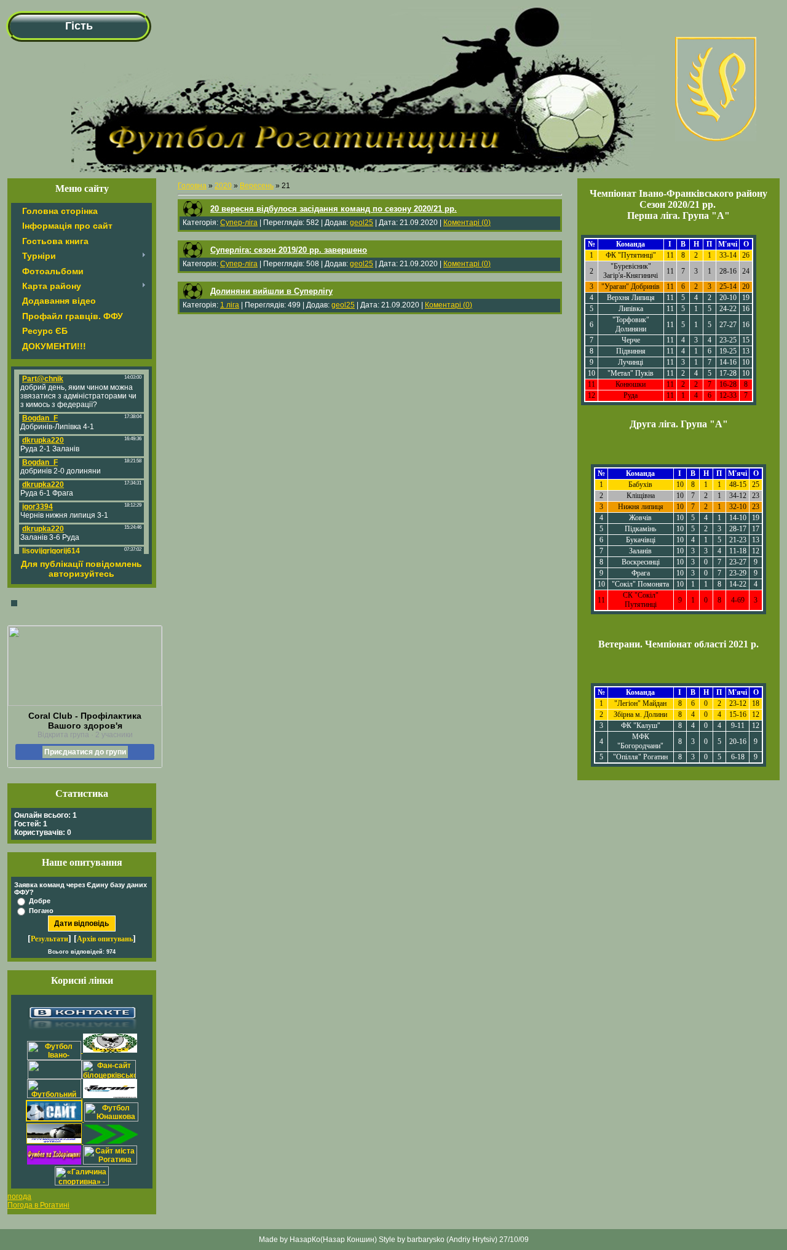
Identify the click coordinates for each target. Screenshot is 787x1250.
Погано (41, 910)
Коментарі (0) (467, 222)
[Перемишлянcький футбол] (55, 1141)
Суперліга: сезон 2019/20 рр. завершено (288, 250)
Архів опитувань (105, 939)
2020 (223, 185)
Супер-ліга (239, 222)
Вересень (257, 185)
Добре (39, 900)
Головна (192, 185)
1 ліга (229, 305)
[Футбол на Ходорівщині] (54, 1162)
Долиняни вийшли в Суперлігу (271, 291)
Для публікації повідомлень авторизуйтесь (81, 569)
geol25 (361, 222)
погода (19, 1196)
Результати (49, 939)
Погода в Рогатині (38, 1205)
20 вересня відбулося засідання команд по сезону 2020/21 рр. (333, 208)
